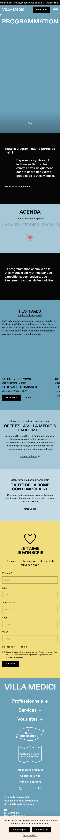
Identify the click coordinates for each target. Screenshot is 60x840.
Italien (24, 647)
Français (10, 647)
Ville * (5, 632)
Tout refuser (41, 829)
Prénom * (7, 573)
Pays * (5, 617)
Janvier (11, 225)
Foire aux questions (30, 781)
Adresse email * (10, 602)
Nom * (5, 588)
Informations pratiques (30, 770)
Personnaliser (30, 835)
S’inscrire (11, 663)
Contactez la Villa (30, 775)
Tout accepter (19, 829)
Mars (48, 225)
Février (30, 225)
